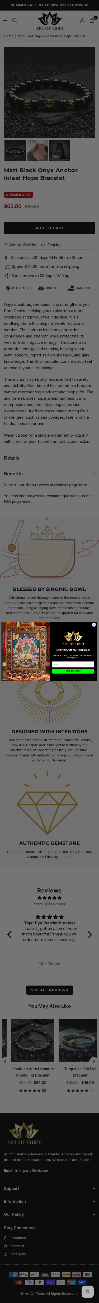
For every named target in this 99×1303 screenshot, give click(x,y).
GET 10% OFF (73, 671)
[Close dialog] (94, 625)
